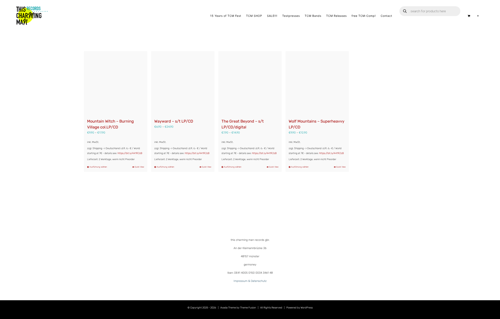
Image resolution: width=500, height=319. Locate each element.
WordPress (307, 307)
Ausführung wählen (98, 167)
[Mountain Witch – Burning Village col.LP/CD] (115, 82)
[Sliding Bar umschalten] (478, 16)
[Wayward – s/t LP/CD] (182, 82)
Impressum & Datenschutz (250, 281)
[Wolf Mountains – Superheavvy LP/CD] (317, 82)
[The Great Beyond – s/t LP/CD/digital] (250, 82)
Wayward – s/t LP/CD (173, 121)
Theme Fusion (248, 307)
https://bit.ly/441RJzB (130, 153)
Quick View (139, 167)
